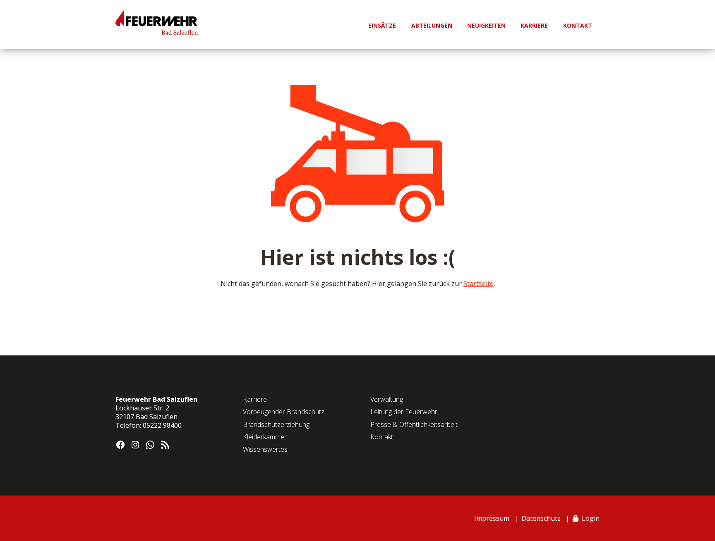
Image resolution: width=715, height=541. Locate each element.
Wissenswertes (265, 449)
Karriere (255, 399)
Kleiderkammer (265, 436)
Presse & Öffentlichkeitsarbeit (414, 424)
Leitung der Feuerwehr (403, 411)
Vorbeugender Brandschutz (283, 411)
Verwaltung (386, 399)
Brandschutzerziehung (276, 424)
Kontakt (381, 436)
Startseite (478, 283)
